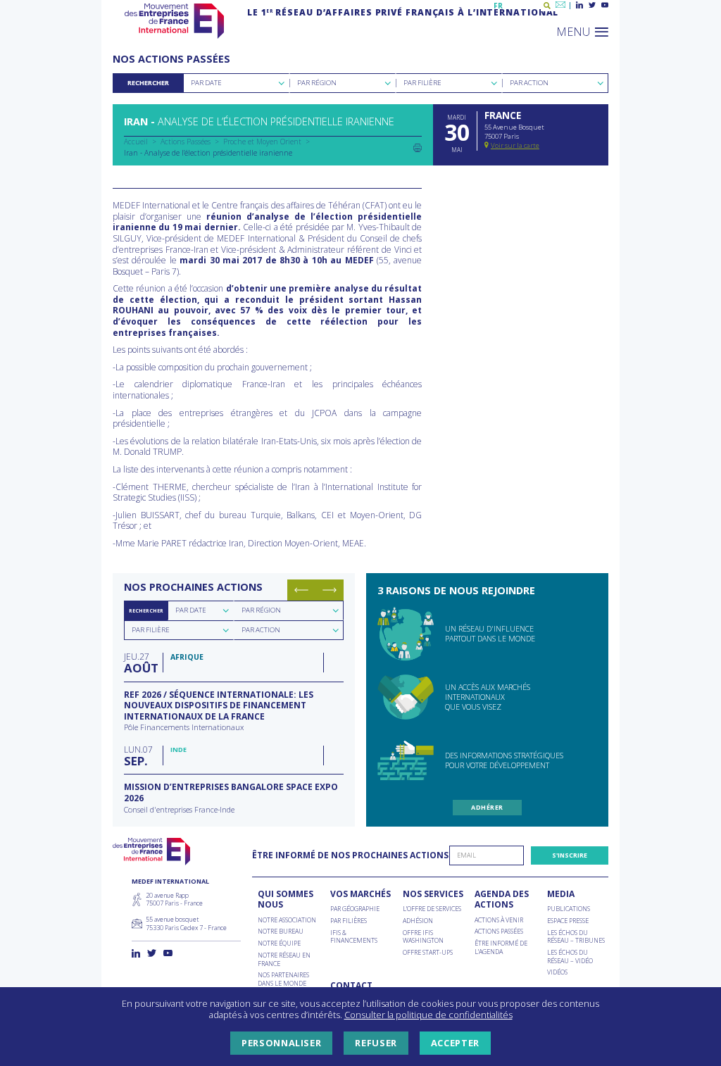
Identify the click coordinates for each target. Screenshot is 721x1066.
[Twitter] (592, 6)
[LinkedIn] (579, 6)
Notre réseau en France (284, 959)
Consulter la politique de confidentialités (428, 1014)
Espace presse (568, 921)
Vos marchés (360, 894)
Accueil (136, 141)
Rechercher (148, 82)
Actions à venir (499, 920)
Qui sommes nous (285, 899)
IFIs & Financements (353, 937)
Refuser (375, 1042)
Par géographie (355, 909)
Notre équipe (279, 943)
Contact (351, 985)
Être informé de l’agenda (501, 947)
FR (498, 6)
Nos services (433, 894)
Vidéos (557, 972)
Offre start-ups (428, 952)
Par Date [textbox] (206, 82)
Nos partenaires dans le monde (283, 979)
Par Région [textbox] (317, 82)
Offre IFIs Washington (423, 937)
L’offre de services (432, 909)
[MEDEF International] (174, 21)
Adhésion (418, 921)
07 (138, 755)
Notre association (287, 920)
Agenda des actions (502, 899)
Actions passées (499, 931)
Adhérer (487, 807)
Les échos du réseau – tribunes (576, 937)
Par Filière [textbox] (422, 82)
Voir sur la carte (515, 145)
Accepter (455, 1042)
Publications (568, 909)
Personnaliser (281, 1042)
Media (561, 894)
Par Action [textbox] (529, 82)
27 (140, 662)
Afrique (186, 657)
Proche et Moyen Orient (262, 141)
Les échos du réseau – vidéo (570, 956)
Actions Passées (186, 141)
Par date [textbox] (190, 610)
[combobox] (236, 83)
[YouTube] (604, 6)
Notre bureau (280, 931)
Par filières (348, 921)
